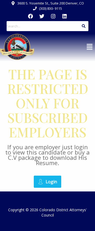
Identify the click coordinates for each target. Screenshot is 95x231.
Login (51, 182)
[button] (89, 46)
